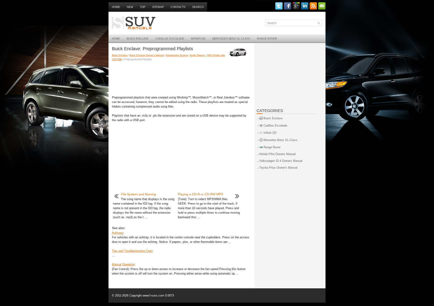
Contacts (178, 7)
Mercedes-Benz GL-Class (231, 38)
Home (116, 7)
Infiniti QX (198, 38)
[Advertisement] (181, 77)
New (130, 7)
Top (142, 7)
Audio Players (197, 55)
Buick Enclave (138, 38)
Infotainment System (177, 55)
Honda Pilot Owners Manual (277, 154)
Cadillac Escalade (169, 38)
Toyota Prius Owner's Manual (278, 167)
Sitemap (158, 7)
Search (198, 7)
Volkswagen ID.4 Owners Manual (280, 161)
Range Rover (267, 38)
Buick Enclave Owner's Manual (147, 55)
